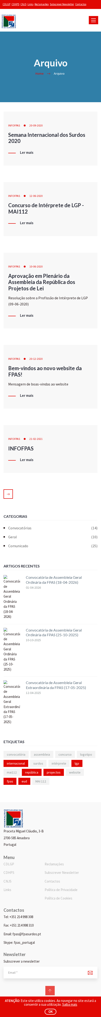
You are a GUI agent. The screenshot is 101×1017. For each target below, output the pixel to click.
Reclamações (42, 4)
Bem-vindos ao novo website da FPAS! (45, 371)
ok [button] (50, 1011)
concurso (65, 754)
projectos (54, 772)
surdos (38, 763)
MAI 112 (40, 781)
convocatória (16, 754)
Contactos (80, 4)
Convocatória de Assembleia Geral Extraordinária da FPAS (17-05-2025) (56, 685)
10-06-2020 (36, 266)
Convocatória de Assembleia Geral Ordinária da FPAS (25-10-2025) (54, 632)
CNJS (23, 4)
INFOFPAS (14, 125)
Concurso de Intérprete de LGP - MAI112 (46, 208)
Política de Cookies (58, 898)
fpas (10, 781)
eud (24, 781)
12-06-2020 (36, 196)
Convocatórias (52, 528)
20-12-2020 (36, 359)
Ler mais (26, 153)
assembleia (42, 754)
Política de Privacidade (61, 889)
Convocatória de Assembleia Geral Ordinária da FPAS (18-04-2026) (54, 579)
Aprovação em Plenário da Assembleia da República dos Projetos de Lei (41, 282)
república (31, 772)
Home (39, 73)
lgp (77, 763)
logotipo (86, 754)
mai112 (12, 772)
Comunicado (52, 545)
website (75, 772)
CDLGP (6, 4)
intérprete (59, 763)
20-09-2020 (36, 125)
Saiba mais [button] (69, 1004)
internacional (16, 763)
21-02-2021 (36, 439)
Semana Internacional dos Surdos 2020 (46, 138)
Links (30, 4)
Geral (52, 537)
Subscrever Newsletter (62, 4)
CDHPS (15, 4)
